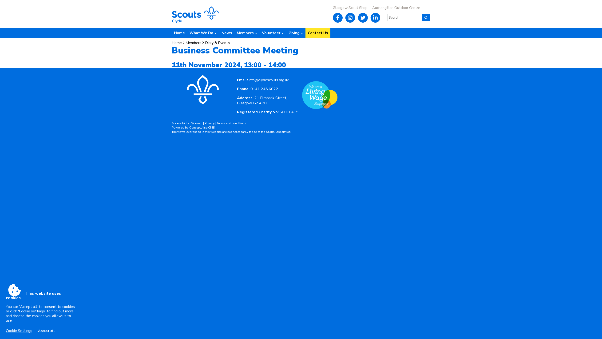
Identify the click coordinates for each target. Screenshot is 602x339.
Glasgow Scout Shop (350, 7)
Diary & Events (217, 42)
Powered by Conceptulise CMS (193, 127)
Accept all (46, 331)
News (227, 33)
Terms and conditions (231, 123)
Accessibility (180, 123)
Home (179, 33)
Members (193, 42)
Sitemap (196, 123)
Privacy (210, 123)
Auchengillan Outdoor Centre (396, 7)
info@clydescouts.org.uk (269, 80)
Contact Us (318, 33)
